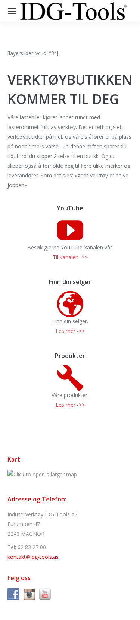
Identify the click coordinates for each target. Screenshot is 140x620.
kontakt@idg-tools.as (33, 556)
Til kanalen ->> (70, 257)
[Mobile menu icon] (11, 11)
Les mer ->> (70, 330)
